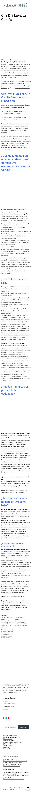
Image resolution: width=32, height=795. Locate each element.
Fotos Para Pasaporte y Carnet (12, 764)
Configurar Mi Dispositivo (12, 737)
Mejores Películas (9, 748)
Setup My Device (9, 740)
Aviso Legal (6, 701)
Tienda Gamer (8, 745)
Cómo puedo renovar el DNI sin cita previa (15, 761)
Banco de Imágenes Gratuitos (12, 742)
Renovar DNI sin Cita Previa (11, 766)
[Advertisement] (16, 40)
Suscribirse (23, 727)
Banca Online (8, 739)
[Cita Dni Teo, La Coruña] (8, 633)
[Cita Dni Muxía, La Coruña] (22, 622)
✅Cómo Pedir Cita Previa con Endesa (13, 779)
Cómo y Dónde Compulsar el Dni (12, 762)
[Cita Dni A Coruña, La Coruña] (8, 622)
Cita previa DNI (8, 759)
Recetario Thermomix (10, 744)
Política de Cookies (8, 706)
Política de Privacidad (9, 703)
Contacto (5, 709)
